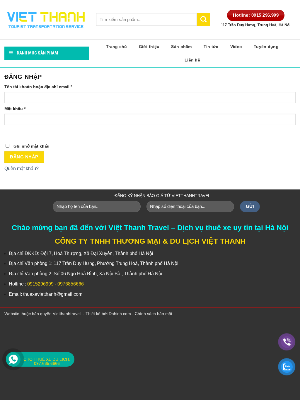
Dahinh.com (120, 313)
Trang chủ (116, 46)
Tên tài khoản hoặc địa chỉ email (38, 86)
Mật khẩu (14, 108)
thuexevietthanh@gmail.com (52, 294)
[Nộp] (203, 19)
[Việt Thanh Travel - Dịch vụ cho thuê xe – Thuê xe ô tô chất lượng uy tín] (45, 20)
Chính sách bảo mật (153, 313)
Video (236, 46)
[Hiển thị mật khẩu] (10, 130)
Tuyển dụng (266, 46)
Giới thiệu (149, 46)
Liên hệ (192, 60)
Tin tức (211, 46)
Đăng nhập (24, 156)
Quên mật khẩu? (21, 168)
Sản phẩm (181, 46)
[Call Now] (13, 359)
